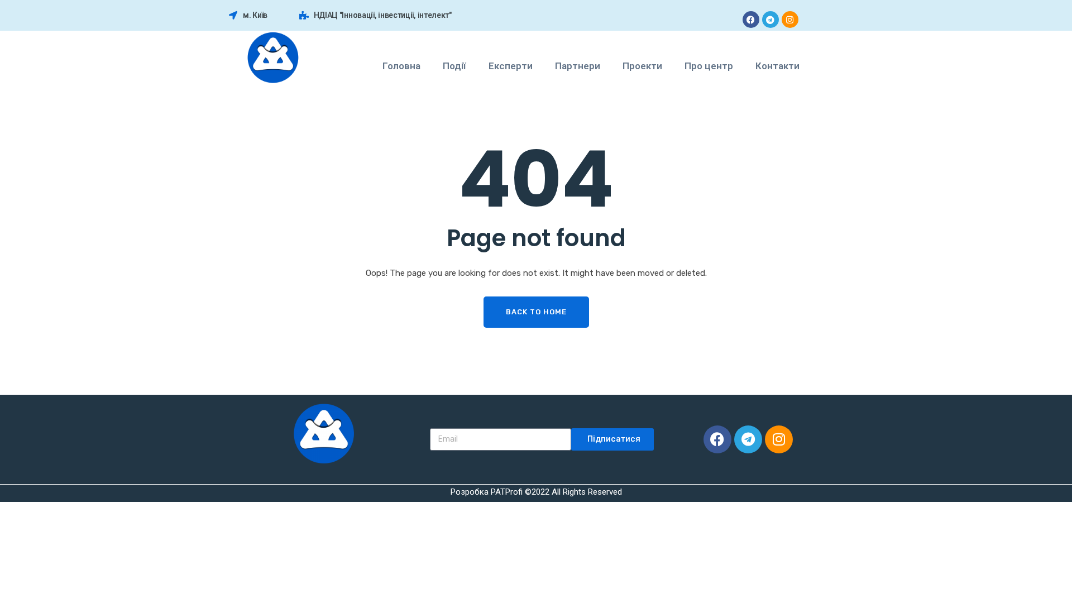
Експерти (511, 65)
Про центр (709, 65)
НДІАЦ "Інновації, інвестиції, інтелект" (383, 15)
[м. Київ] (233, 15)
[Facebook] (751, 19)
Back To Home (536, 312)
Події (454, 65)
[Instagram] (790, 19)
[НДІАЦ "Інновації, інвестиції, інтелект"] (304, 15)
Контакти (777, 65)
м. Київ (255, 15)
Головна (401, 65)
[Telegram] (770, 19)
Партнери (577, 65)
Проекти (642, 65)
